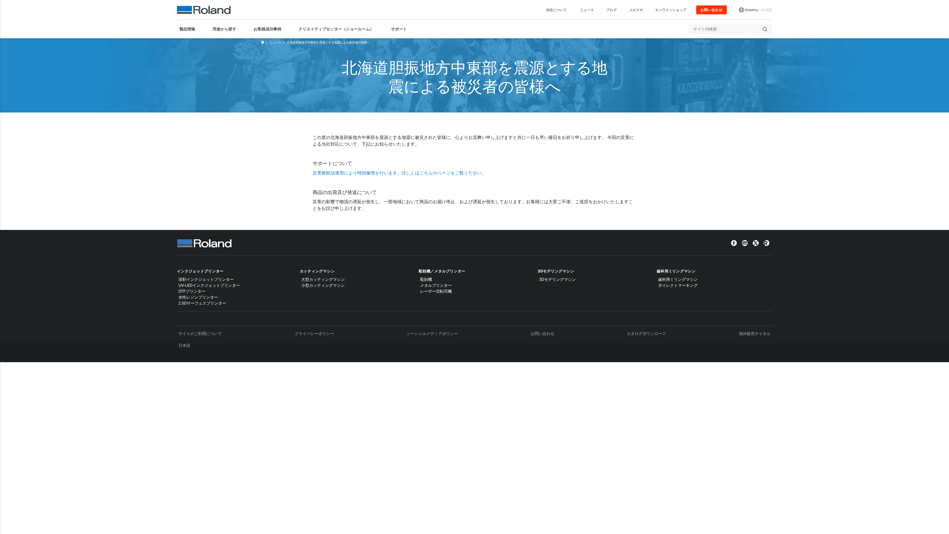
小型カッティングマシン (323, 285)
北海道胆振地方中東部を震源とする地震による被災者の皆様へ (328, 42)
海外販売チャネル (755, 333)
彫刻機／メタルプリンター (442, 271)
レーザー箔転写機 (436, 291)
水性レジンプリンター (198, 297)
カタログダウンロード (646, 333)
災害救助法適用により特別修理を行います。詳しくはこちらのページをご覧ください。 (399, 173)
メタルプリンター (436, 285)
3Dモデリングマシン (556, 271)
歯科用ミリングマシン (676, 271)
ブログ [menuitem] (611, 10)
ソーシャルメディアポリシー (432, 333)
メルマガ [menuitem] (636, 10)
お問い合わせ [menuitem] (711, 10)
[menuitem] (190, 29)
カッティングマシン (317, 271)
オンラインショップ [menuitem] (670, 10)
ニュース (275, 42)
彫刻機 (426, 279)
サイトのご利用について (200, 333)
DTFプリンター (191, 291)
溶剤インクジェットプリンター (206, 279)
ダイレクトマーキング (678, 285)
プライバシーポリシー (314, 333)
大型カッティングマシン (323, 279)
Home (262, 42)
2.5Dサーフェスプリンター (202, 303)
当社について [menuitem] (556, 10)
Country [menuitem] (751, 10)
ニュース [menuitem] (587, 10)
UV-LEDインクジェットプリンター (209, 285)
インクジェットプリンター (200, 271)
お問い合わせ (542, 333)
